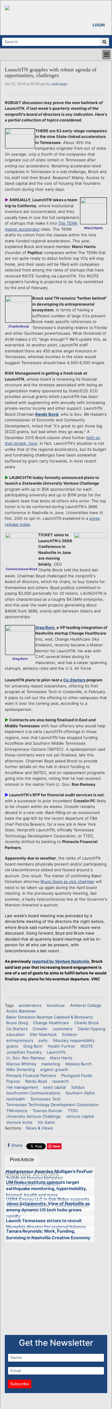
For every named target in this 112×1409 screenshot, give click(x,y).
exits (43, 1040)
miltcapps (59, 84)
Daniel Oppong (91, 1028)
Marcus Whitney (21, 1063)
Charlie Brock (86, 1022)
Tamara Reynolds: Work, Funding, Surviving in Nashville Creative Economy (48, 1234)
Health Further (61, 1046)
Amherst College (85, 1005)
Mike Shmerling (20, 1069)
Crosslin (40, 1028)
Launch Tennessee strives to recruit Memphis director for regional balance (46, 1224)
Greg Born (44, 627)
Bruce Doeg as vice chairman (67, 881)
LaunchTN (56, 1052)
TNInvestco (16, 1110)
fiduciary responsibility (74, 1040)
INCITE (87, 1046)
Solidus (78, 1087)
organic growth (54, 1069)
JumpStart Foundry (24, 1052)
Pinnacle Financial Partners (31, 1075)
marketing (51, 1063)
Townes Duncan (47, 1110)
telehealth (15, 1098)
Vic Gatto (46, 1122)
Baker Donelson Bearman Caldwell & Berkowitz (49, 1017)
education (15, 1034)
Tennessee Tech (45, 1098)
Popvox (13, 1081)
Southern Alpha (79, 1092)
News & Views (39, 1128)
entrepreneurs (19, 1040)
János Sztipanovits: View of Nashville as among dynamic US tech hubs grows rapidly (48, 1210)
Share (16, 1145)
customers (63, 1028)
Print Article (22, 1159)
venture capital (80, 1116)
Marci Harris (61, 1057)
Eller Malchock (43, 1034)
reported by (60, 961)
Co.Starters (74, 680)
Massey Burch (78, 1063)
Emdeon (69, 1034)
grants (12, 1046)
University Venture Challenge (33, 1116)
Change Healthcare (51, 1022)
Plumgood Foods (76, 1075)
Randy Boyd (46, 414)
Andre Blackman (21, 1011)
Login (99, 24)
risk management (22, 1087)
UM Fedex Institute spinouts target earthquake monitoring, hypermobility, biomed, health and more (46, 1189)
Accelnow (56, 1005)
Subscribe (19, 1383)
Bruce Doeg (17, 1022)
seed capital (54, 1087)
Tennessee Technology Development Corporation (52, 1104)
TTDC (73, 1110)
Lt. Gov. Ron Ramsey (25, 1057)
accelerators (30, 1005)
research (60, 1081)
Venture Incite (19, 1122)
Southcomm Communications (33, 1092)
